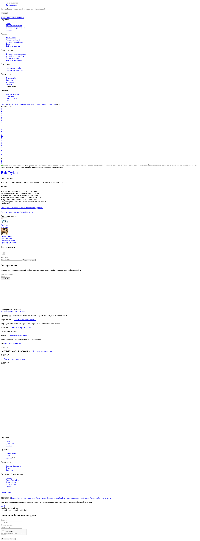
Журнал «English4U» (14, 466)
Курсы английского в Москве (12, 18)
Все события (11, 38)
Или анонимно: (7, 274)
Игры (8, 468)
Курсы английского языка (16, 54)
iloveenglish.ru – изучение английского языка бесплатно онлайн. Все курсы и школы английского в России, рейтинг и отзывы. (61, 498)
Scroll (3, 506)
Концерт (9, 44)
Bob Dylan (9, 172)
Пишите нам (6, 492)
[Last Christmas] (4, 235)
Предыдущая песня (8, 242)
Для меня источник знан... (14, 359)
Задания (9, 458)
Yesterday (4, 227)
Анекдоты (10, 82)
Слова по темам (12, 98)
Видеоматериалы (12, 94)
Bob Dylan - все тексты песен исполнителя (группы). (22, 208)
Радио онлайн (11, 96)
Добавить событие (13, 46)
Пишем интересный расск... (25, 320)
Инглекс (23, 312)
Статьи (8, 24)
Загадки (9, 84)
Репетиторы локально (14, 70)
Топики (9, 30)
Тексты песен (11, 453)
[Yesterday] (4, 224)
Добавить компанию (14, 60)
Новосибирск (11, 482)
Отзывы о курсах (12, 58)
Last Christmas (6, 238)
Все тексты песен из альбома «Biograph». (17, 212)
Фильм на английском (14, 42)
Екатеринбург (11, 484)
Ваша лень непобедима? (13, 343)
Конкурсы (10, 80)
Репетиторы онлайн (13, 68)
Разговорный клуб (13, 40)
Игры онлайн (11, 78)
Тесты (8, 100)
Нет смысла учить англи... (21, 328)
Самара (8, 486)
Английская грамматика (15, 28)
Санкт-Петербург (12, 480)
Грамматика (10, 443)
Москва (9, 478)
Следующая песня (8, 240)
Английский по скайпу (15, 56)
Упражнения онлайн (14, 26)
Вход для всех (11, 5)
